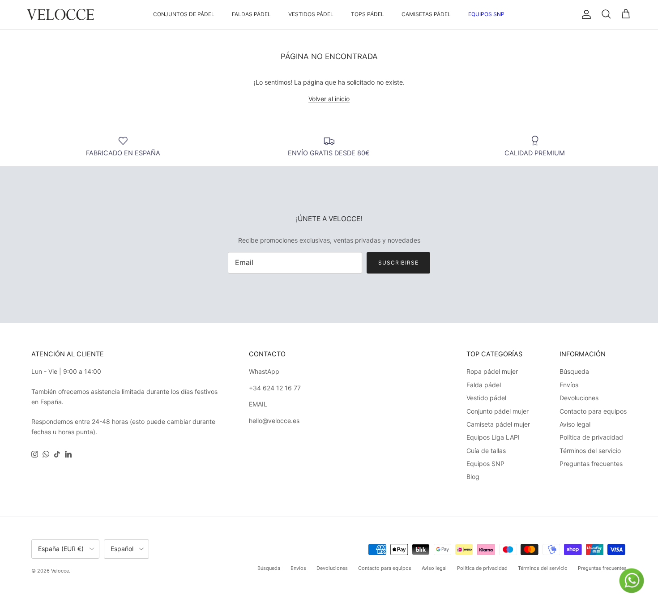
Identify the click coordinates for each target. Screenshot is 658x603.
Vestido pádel (486, 398)
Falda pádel (483, 385)
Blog (472, 476)
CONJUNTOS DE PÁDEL (183, 14)
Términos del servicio (590, 450)
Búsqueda (574, 371)
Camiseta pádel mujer (498, 424)
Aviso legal (575, 424)
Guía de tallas (486, 450)
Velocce (60, 571)
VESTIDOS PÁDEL (310, 14)
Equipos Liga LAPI (493, 437)
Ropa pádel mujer (492, 371)
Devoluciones (579, 398)
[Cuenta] (584, 14)
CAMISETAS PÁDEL (426, 14)
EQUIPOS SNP (486, 14)
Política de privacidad (591, 437)
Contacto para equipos (593, 411)
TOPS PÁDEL (367, 14)
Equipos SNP (485, 463)
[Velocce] (60, 14)
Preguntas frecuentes (591, 463)
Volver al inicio (329, 99)
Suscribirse (398, 262)
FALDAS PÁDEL (251, 14)
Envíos (569, 385)
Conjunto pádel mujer (497, 411)
